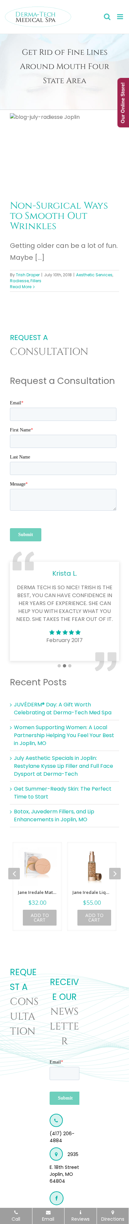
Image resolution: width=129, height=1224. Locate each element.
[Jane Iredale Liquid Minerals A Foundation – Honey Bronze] (91, 866)
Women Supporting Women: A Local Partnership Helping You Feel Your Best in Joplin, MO (64, 735)
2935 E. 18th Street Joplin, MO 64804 (64, 1167)
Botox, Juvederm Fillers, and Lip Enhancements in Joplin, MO (54, 815)
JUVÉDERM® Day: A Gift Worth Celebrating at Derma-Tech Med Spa (62, 708)
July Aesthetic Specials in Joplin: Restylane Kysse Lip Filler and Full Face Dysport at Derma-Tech (63, 766)
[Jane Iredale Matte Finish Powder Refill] (37, 866)
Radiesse (19, 281)
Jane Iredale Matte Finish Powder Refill (37, 892)
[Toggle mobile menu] (120, 16)
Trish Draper (28, 275)
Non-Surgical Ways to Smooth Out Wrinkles (59, 215)
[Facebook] (57, 1198)
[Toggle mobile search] (107, 16)
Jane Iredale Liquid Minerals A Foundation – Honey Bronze (91, 892)
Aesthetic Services (94, 275)
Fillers (35, 281)
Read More (20, 286)
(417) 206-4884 (62, 1137)
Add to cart (40, 917)
